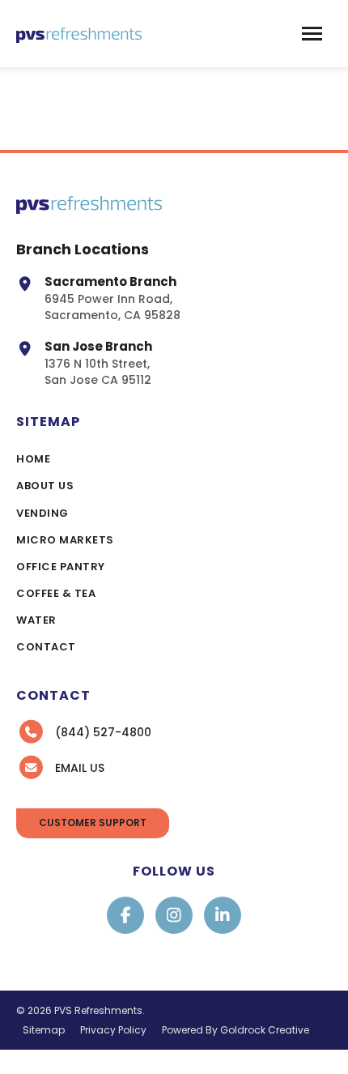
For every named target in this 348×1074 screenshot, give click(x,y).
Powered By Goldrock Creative (235, 1030)
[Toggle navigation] (312, 33)
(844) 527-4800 (103, 732)
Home (33, 459)
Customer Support (92, 822)
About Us (45, 485)
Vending (42, 513)
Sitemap (44, 1030)
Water (36, 620)
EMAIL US (79, 768)
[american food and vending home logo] (79, 33)
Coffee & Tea (55, 593)
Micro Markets (65, 540)
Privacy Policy (113, 1030)
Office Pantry (60, 566)
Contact (46, 646)
